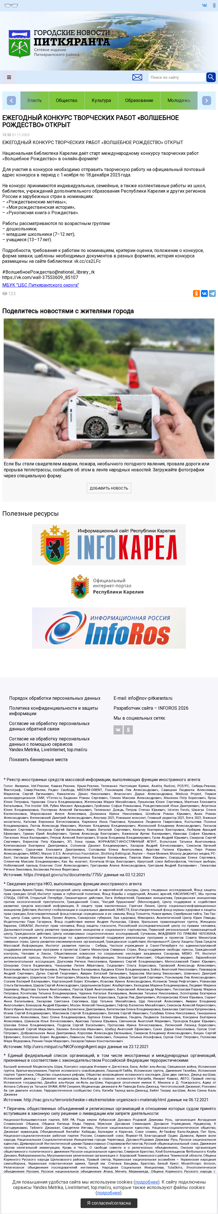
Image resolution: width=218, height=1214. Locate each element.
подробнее (146, 1182)
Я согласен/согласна (109, 1203)
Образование (139, 100)
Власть (34, 100)
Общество (66, 100)
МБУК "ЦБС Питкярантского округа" (40, 285)
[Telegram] (212, 293)
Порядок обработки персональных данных (54, 698)
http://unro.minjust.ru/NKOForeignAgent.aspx (65, 1046)
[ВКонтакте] (204, 293)
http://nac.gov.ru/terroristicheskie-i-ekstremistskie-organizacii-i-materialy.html (95, 1100)
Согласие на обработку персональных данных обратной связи (49, 726)
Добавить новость (109, 488)
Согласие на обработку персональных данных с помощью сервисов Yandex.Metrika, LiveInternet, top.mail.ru (49, 744)
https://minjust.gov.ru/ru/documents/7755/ (63, 875)
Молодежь (178, 100)
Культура (101, 100)
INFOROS (167, 708)
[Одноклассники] (196, 293)
